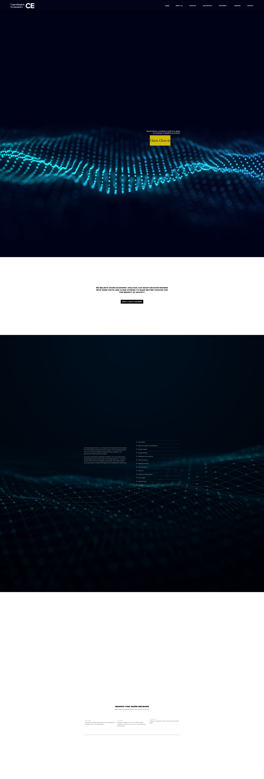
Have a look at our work (132, 301)
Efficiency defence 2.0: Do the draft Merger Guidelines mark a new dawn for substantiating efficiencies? (131, 724)
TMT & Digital (88, 720)
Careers (237, 5)
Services (192, 5)
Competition (120, 720)
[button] (177, 714)
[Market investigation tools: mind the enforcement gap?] (165, 717)
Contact (250, 5)
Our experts (207, 5)
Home (167, 5)
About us (179, 5)
